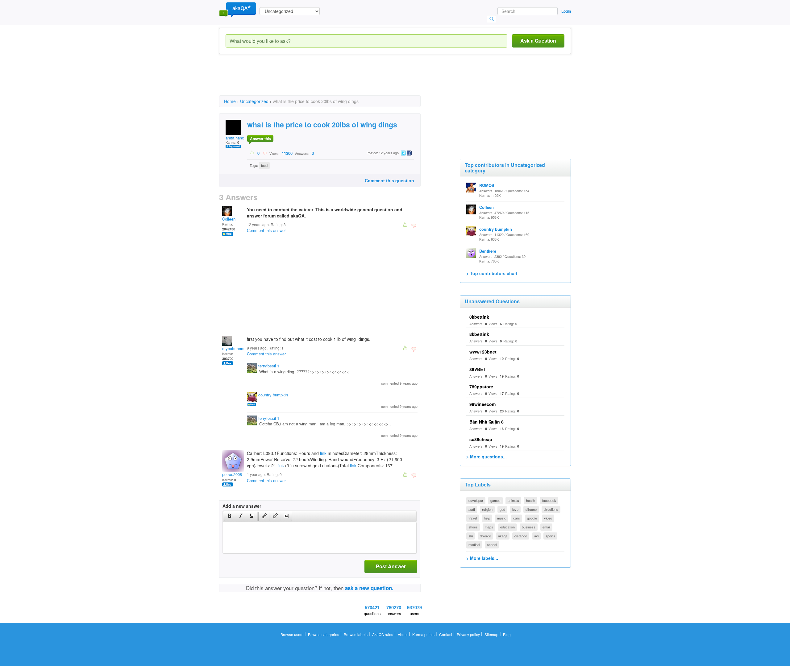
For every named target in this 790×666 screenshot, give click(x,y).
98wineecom (482, 404)
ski (470, 535)
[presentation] (229, 516)
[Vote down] (265, 153)
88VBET (477, 369)
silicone (531, 509)
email (546, 526)
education (507, 526)
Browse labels (356, 634)
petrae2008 (232, 474)
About (403, 634)
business (528, 526)
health (530, 500)
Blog (507, 634)
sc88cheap (480, 439)
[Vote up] (252, 153)
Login (566, 11)
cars (516, 517)
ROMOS (486, 185)
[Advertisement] (331, 80)
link (323, 453)
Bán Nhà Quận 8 (486, 422)
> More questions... (486, 456)
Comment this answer (266, 230)
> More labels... (482, 558)
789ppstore (481, 386)
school (492, 544)
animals (513, 500)
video (548, 517)
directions (551, 509)
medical (474, 544)
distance (520, 535)
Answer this (260, 138)
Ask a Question (538, 40)
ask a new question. (369, 588)
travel (472, 517)
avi (536, 535)
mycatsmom (233, 348)
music (501, 517)
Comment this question (389, 180)
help (487, 517)
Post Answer (391, 566)
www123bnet (483, 352)
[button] (229, 516)
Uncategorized (254, 101)
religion (487, 509)
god (502, 509)
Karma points (423, 634)
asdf (471, 509)
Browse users (292, 634)
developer (475, 500)
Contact (445, 634)
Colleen (228, 219)
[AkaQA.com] (237, 9)
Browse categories (323, 634)
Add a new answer (241, 506)
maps (489, 526)
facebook (549, 500)
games (495, 500)
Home (230, 101)
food (264, 165)
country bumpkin (273, 395)
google (532, 517)
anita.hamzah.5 (239, 138)
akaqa (502, 535)
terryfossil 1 (268, 366)
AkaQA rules (382, 634)
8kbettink (479, 317)
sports (550, 535)
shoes (473, 526)
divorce (485, 535)
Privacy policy (468, 634)
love (515, 509)
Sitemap (491, 634)
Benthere (487, 251)
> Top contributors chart (492, 273)
